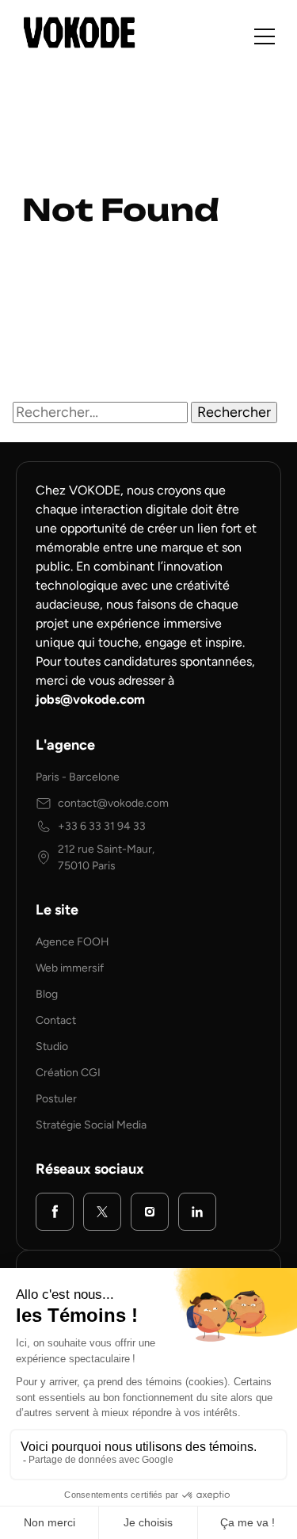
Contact (56, 1020)
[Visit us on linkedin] (197, 1212)
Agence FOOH (72, 942)
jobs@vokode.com (90, 699)
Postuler (56, 1099)
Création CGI (68, 1072)
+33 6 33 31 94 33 (102, 826)
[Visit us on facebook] (55, 1212)
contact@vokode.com (113, 803)
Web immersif (70, 968)
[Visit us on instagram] (150, 1212)
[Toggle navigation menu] (264, 36)
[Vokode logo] (79, 32)
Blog (47, 994)
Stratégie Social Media (91, 1125)
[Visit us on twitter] (102, 1212)
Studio (52, 1046)
